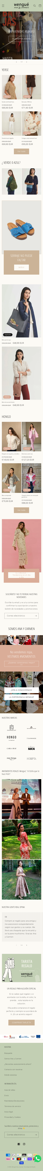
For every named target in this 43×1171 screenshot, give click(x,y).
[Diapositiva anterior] (16, 61)
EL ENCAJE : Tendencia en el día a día (21, 575)
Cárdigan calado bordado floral (29, 138)
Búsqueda (8, 1053)
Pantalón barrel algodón (8, 138)
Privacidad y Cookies (12, 1117)
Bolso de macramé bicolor (8, 402)
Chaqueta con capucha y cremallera (10, 454)
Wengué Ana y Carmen (18, 1167)
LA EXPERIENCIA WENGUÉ (21, 697)
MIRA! (21, 267)
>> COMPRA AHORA (21, 39)
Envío (6, 1096)
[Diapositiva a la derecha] (26, 945)
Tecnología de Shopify (29, 1167)
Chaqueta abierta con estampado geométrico (30, 496)
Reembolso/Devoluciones (14, 1101)
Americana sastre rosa (27, 454)
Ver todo (22, 151)
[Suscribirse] (35, 616)
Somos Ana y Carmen (12, 1059)
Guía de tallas (9, 1090)
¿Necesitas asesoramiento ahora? (17, 1064)
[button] (3, 5)
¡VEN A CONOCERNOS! (21, 690)
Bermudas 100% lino (27, 102)
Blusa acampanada (6, 495)
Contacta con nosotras (13, 1070)
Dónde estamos (10, 1075)
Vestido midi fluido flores (8, 102)
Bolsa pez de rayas (6, 340)
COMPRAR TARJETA (21, 1023)
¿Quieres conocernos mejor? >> (21, 664)
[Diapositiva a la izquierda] (16, 945)
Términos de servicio (12, 1106)
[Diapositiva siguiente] (26, 61)
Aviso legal (8, 1112)
